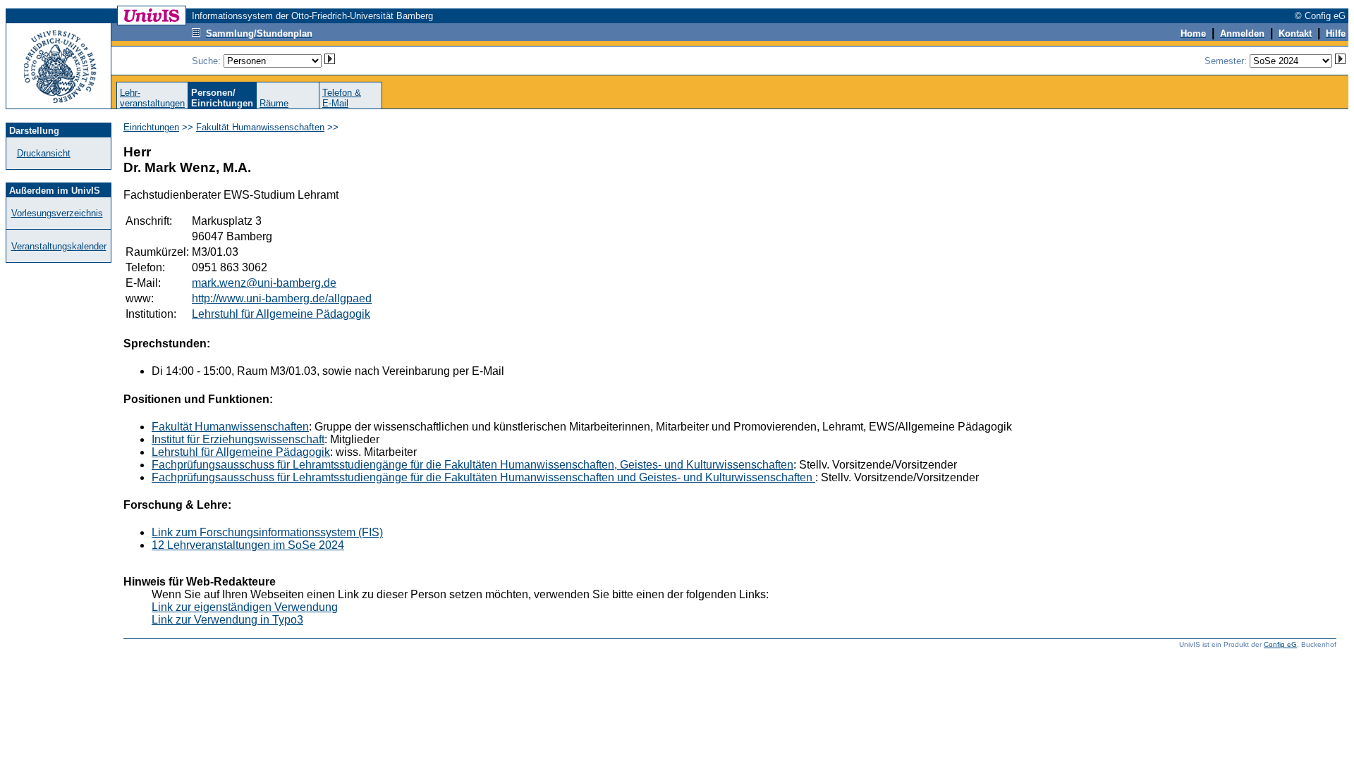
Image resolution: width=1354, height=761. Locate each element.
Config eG (1280, 644)
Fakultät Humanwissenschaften (260, 127)
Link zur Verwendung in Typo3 (227, 620)
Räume (274, 103)
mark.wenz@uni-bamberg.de (264, 283)
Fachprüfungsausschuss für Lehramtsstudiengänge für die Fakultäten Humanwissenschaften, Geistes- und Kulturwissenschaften (472, 465)
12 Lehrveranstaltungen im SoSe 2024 (248, 545)
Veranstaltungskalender (58, 246)
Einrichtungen (151, 127)
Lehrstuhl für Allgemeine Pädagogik (281, 314)
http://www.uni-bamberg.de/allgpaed (282, 298)
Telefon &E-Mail (341, 98)
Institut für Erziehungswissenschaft (238, 439)
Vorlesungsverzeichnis (57, 213)
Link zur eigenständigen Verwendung (245, 607)
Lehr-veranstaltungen (152, 98)
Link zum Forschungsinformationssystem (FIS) (267, 532)
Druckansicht (44, 153)
